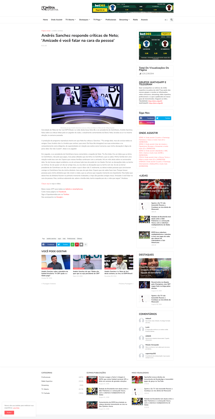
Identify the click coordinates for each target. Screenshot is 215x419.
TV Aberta (70, 19)
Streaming (123, 19)
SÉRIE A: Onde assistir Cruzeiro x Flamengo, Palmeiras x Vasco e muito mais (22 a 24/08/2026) (154, 139)
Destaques (83, 19)
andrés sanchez (57, 31)
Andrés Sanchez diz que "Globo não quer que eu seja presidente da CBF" (86, 273)
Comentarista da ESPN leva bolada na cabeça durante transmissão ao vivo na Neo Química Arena (113, 404)
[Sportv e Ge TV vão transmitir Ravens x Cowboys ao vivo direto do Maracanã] (144, 205)
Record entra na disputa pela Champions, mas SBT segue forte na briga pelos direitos (161, 285)
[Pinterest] (77, 244)
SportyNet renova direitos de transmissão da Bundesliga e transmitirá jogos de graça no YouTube (158, 379)
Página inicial (45, 31)
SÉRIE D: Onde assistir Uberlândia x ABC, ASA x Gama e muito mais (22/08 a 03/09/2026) (153, 153)
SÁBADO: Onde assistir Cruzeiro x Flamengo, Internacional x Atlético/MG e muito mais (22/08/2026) (155, 164)
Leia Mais (16, 408)
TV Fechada (62, 393)
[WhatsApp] (72, 244)
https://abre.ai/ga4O (155, 101)
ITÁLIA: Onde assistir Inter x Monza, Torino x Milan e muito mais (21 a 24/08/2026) (154, 158)
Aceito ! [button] (9, 412)
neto (64, 239)
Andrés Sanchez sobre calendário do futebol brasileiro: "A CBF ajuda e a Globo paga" (54, 274)
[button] (166, 20)
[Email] (81, 244)
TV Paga (96, 19)
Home (45, 19)
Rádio (135, 19)
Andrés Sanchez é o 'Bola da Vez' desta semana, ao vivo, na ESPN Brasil (118, 273)
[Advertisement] (87, 65)
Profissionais (111, 19)
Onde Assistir (56, 19)
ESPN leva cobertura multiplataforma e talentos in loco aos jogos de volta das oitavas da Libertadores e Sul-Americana (161, 237)
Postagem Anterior (49, 284)
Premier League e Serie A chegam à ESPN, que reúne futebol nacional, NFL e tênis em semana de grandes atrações (113, 379)
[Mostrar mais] (86, 244)
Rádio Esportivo (62, 381)
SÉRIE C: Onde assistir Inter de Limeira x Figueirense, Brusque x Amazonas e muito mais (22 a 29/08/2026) (153, 146)
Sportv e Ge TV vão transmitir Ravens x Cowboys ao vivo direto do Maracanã (161, 206)
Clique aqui (45, 184)
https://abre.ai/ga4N (156, 103)
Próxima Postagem (125, 284)
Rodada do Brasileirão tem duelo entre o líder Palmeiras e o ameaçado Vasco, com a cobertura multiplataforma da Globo (161, 221)
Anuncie (144, 19)
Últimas (79, 239)
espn (59, 239)
